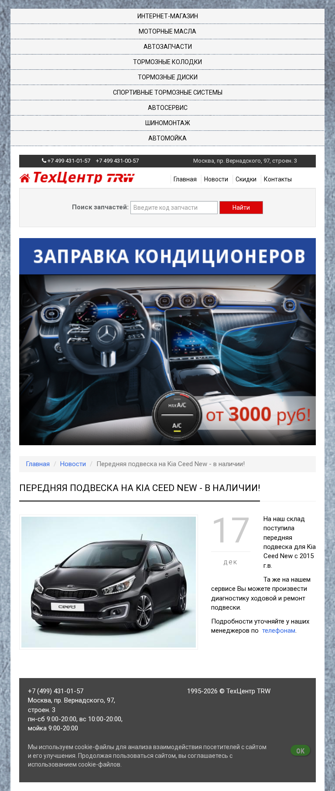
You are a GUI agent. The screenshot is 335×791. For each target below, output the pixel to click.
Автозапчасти (168, 47)
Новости (216, 179)
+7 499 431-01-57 (69, 160)
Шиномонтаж (167, 123)
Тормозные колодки (167, 62)
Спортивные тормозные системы (167, 92)
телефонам (277, 630)
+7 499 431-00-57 (117, 160)
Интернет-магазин (167, 16)
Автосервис (168, 108)
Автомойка (167, 138)
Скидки (246, 179)
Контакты (278, 179)
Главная (185, 179)
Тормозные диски (168, 77)
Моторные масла (167, 31)
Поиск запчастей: (100, 207)
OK (300, 750)
